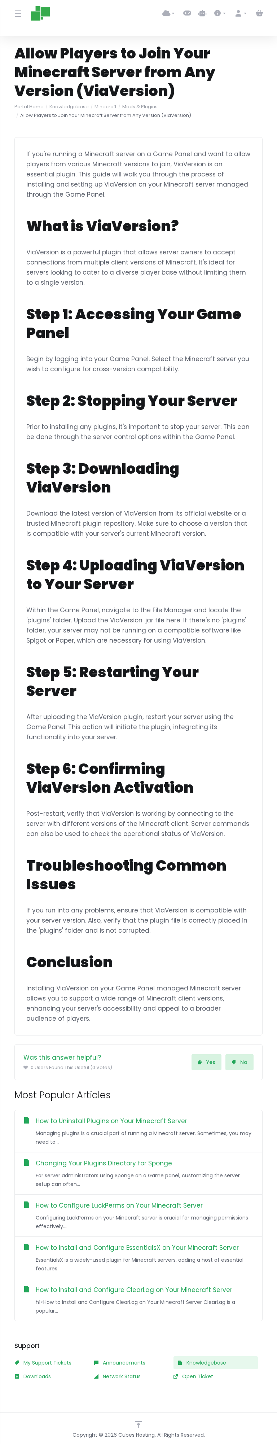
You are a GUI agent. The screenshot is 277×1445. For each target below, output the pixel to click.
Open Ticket (197, 1376)
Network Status (121, 1376)
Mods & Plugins (140, 106)
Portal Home (29, 106)
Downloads (36, 1376)
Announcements (123, 1362)
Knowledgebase (69, 106)
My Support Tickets (46, 1362)
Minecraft (105, 106)
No (243, 1062)
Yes (210, 1062)
